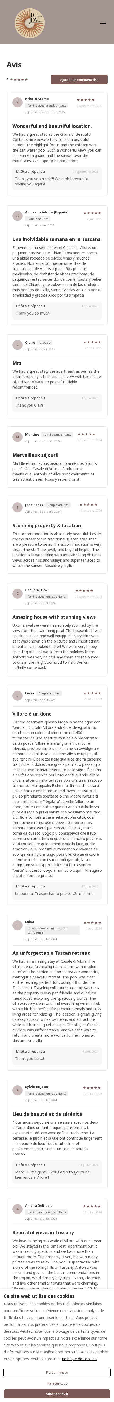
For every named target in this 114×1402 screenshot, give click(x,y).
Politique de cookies (79, 1358)
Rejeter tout (57, 1383)
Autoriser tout (57, 1393)
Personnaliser (57, 1372)
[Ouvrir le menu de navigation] (103, 23)
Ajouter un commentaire (79, 79)
